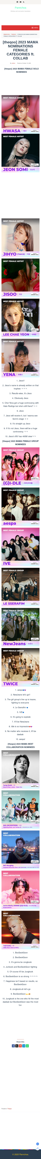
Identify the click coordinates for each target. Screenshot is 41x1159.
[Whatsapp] (27, 1045)
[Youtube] (20, 2)
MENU (36, 28)
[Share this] (13, 1045)
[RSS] (23, 2)
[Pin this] (20, 1045)
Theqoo (9, 1109)
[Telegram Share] (23, 1045)
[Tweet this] (16, 1045)
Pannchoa (20, 7)
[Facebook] (17, 2)
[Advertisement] (20, 17)
